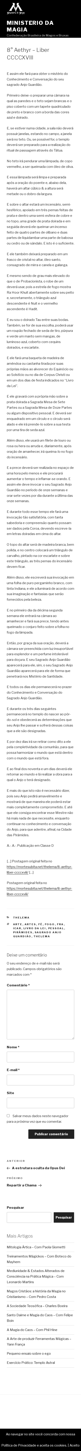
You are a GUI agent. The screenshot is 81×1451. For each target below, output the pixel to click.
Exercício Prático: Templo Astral (31, 1363)
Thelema (21, 917)
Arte (17, 924)
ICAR (17, 928)
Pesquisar (15, 1208)
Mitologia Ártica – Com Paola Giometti (36, 1247)
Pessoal (56, 928)
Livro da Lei (34, 928)
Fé (40, 924)
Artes (30, 924)
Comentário (18, 985)
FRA (60, 924)
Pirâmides (23, 932)
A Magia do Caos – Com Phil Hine (32, 1330)
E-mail (13, 1070)
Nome (13, 1047)
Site (10, 1093)
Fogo (50, 924)
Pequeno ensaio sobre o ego (29, 1354)
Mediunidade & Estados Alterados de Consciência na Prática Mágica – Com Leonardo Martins (36, 1276)
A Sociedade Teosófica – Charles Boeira (37, 1306)
